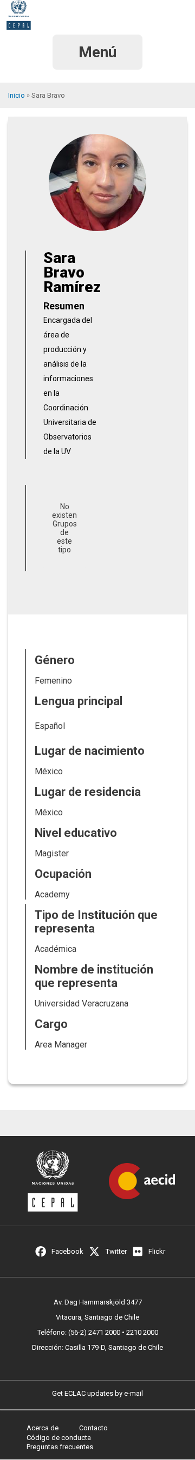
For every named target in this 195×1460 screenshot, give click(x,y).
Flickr (156, 1251)
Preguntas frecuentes (60, 1447)
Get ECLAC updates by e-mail (97, 1393)
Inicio (16, 95)
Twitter (116, 1251)
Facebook (67, 1251)
